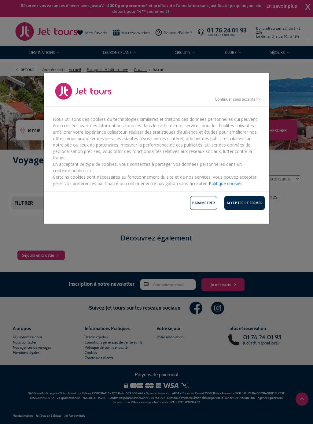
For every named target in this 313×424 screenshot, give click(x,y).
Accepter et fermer (244, 203)
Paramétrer (203, 203)
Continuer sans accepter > (237, 99)
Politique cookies (225, 183)
